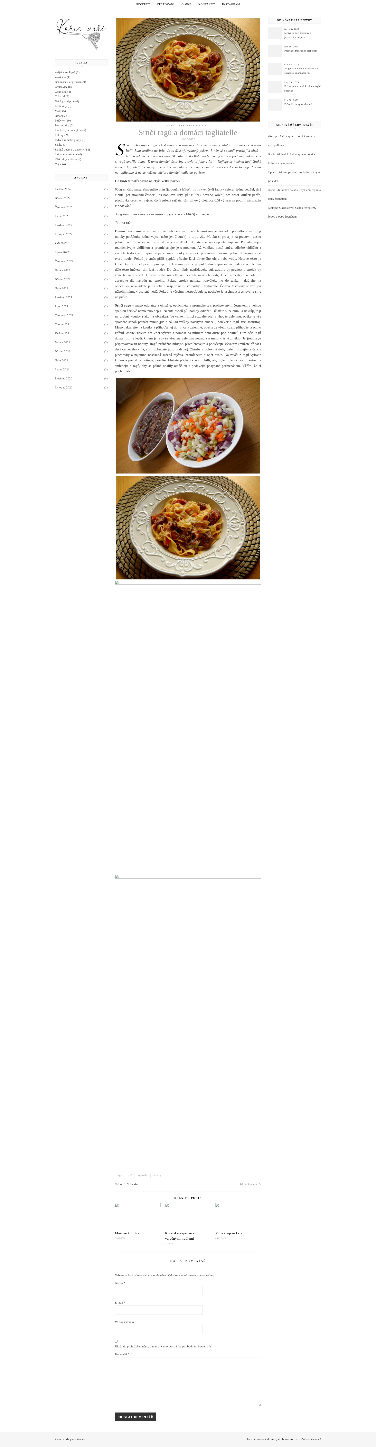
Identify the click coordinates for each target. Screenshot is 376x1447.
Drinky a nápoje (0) (67, 101)
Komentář (122, 1354)
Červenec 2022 (64, 261)
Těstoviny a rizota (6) (68, 159)
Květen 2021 (63, 333)
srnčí (130, 1175)
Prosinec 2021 (63, 297)
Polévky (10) (63, 120)
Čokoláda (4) (63, 91)
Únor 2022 (61, 288)
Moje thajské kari (228, 1233)
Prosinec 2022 (63, 225)
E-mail (120, 1302)
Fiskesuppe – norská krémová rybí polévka (302, 88)
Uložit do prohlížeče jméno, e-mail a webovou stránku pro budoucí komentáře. (163, 1346)
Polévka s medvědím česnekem (300, 50)
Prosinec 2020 (63, 378)
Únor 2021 (61, 360)
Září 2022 (61, 243)
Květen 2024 (63, 189)
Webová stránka (125, 1322)
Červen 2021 (63, 324)
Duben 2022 (62, 270)
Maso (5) (60, 110)
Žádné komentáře (250, 1184)
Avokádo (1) (62, 77)
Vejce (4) (60, 164)
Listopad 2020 (63, 387)
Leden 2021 (62, 369)
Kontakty (206, 4)
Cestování (165, 4)
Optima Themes (76, 1439)
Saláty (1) (61, 144)
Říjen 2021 (61, 306)
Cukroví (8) (62, 96)
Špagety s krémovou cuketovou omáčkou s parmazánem (301, 70)
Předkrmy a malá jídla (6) (70, 130)
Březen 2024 (62, 198)
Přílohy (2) (61, 135)
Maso (170, 125)
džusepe (273, 136)
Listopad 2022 (63, 234)
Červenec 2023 (64, 207)
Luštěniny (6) (63, 106)
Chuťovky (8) (63, 86)
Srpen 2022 (62, 252)
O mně (186, 4)
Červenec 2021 (64, 315)
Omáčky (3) (62, 115)
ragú (120, 1175)
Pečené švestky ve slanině (298, 104)
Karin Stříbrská (128, 1184)
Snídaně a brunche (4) (68, 154)
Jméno (120, 1283)
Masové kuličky (127, 1233)
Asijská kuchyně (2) (67, 72)
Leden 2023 (62, 216)
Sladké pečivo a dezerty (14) (72, 149)
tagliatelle (142, 1175)
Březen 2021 (62, 351)
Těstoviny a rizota (193, 125)
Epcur (272, 172)
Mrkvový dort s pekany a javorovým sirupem (297, 35)
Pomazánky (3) (64, 125)
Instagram (231, 4)
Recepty (143, 4)
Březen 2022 (62, 279)
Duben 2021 (62, 342)
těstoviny (157, 1175)
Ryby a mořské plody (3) (70, 140)
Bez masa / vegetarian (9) (70, 81)
